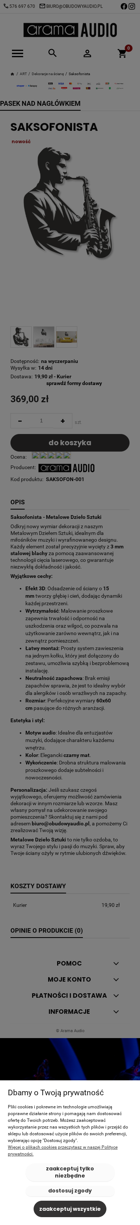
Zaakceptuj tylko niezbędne (70, 1172)
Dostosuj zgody (70, 1190)
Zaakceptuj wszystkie (70, 1209)
